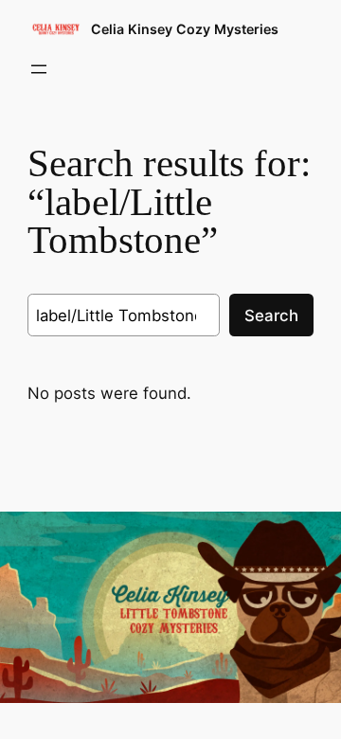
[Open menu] (38, 69)
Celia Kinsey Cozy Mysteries (184, 29)
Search (271, 315)
